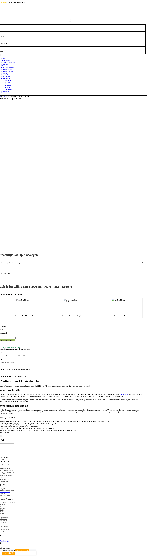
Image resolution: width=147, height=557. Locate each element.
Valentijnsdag (123, 394)
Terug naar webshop (22, 550)
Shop (4, 96)
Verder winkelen (9, 553)
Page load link (4, 541)
